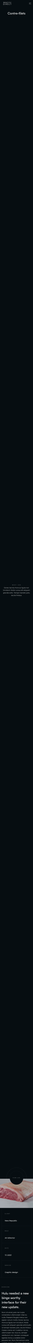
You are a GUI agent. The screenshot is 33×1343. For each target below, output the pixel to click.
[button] (28, 3)
